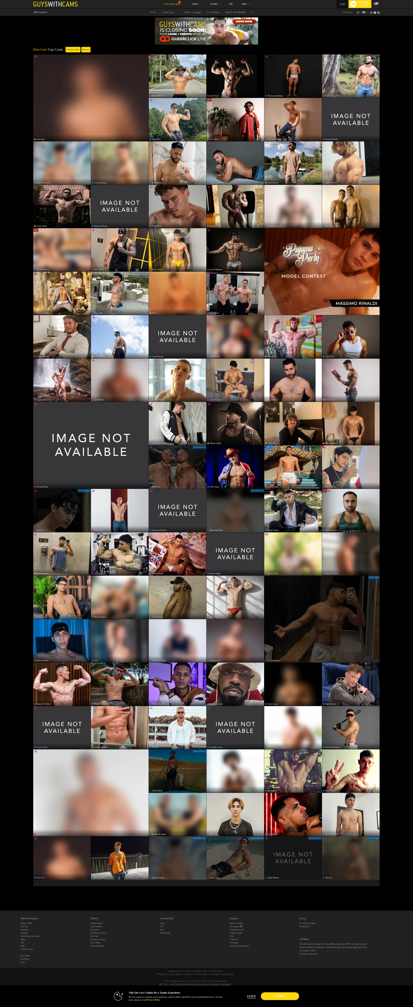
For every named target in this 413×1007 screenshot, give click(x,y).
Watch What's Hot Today (30, 936)
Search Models (96, 926)
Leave (251, 996)
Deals (23, 962)
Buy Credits (25, 956)
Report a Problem (236, 923)
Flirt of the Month (97, 946)
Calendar (24, 933)
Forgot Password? (237, 930)
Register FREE (26, 923)
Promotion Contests (98, 939)
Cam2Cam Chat (27, 949)
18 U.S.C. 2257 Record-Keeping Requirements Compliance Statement (195, 984)
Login (342, 4)
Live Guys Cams (172, 3)
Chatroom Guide (236, 933)
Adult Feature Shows (98, 933)
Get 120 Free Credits (307, 923)
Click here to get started (308, 954)
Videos (195, 4)
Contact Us (234, 939)
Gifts (162, 930)
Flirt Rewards (165, 933)
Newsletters (234, 943)
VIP (231, 4)
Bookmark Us (304, 926)
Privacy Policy (153, 1000)
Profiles (214, 4)
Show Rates (95, 930)
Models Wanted (96, 923)
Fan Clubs (94, 936)
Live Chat (24, 926)
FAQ (232, 936)
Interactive (25, 930)
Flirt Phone (25, 959)
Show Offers (95, 943)
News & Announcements (239, 946)
